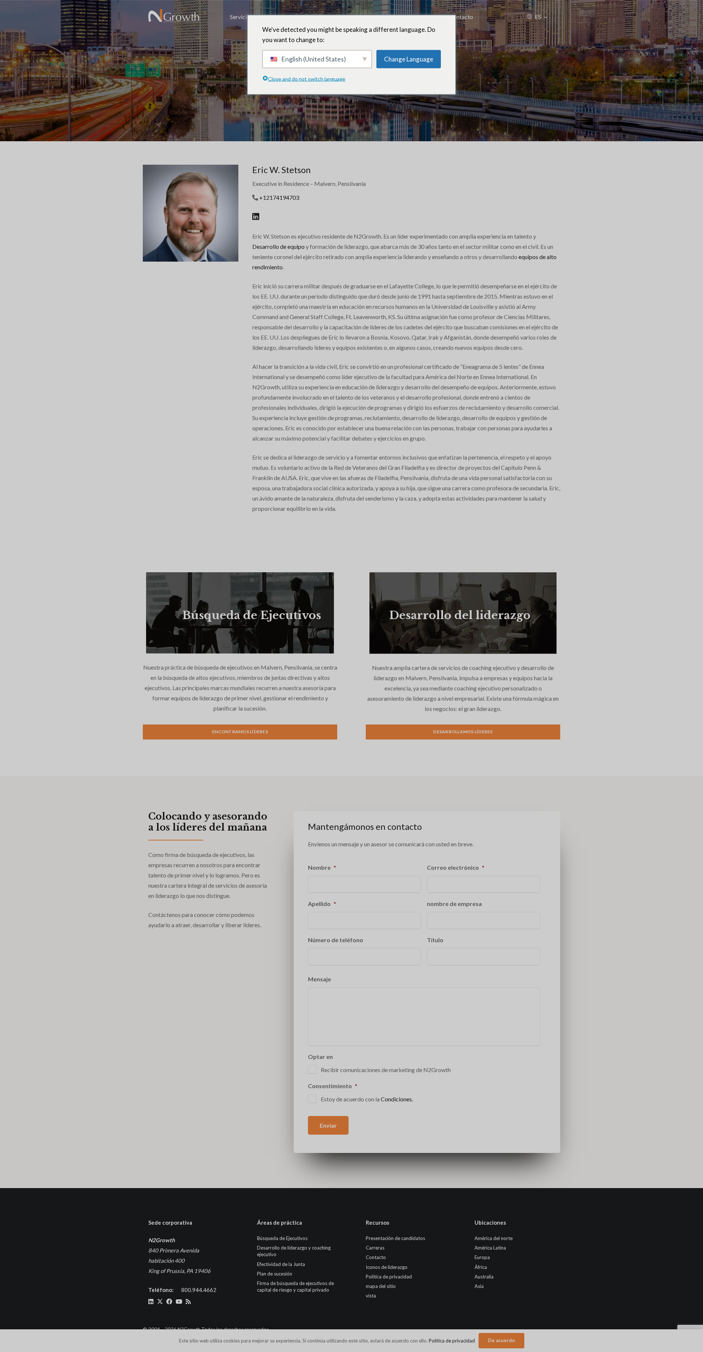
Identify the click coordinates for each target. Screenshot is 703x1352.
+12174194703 (279, 197)
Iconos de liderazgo (387, 1267)
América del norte (494, 1238)
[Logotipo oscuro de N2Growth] (174, 16)
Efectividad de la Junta (281, 1264)
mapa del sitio (381, 1286)
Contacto (376, 1257)
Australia (484, 1277)
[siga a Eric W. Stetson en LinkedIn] (255, 216)
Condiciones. (397, 1099)
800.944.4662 (198, 1290)
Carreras (375, 1248)
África (481, 1267)
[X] (160, 1301)
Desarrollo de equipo (278, 246)
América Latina (490, 1248)
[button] (545, 16)
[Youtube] (179, 1301)
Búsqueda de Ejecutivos (251, 615)
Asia (479, 1286)
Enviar (328, 1125)
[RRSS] (188, 1301)
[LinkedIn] (150, 1301)
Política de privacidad (389, 1277)
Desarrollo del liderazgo (460, 615)
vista (371, 1296)
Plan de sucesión (274, 1274)
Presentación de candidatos (395, 1238)
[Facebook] (169, 1301)
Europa (482, 1257)
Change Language (408, 59)
